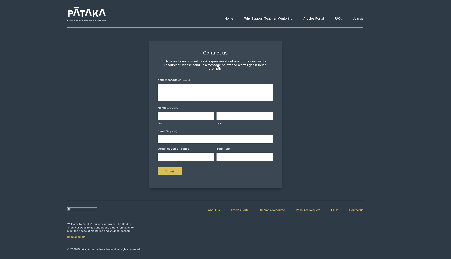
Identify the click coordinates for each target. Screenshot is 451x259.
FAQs (338, 18)
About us (214, 210)
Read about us (76, 236)
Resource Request (308, 210)
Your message (174, 80)
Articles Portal (313, 18)
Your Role (223, 148)
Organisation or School (174, 148)
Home (229, 18)
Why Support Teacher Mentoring (268, 18)
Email (167, 131)
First (160, 123)
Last (219, 123)
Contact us (356, 210)
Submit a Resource (272, 210)
